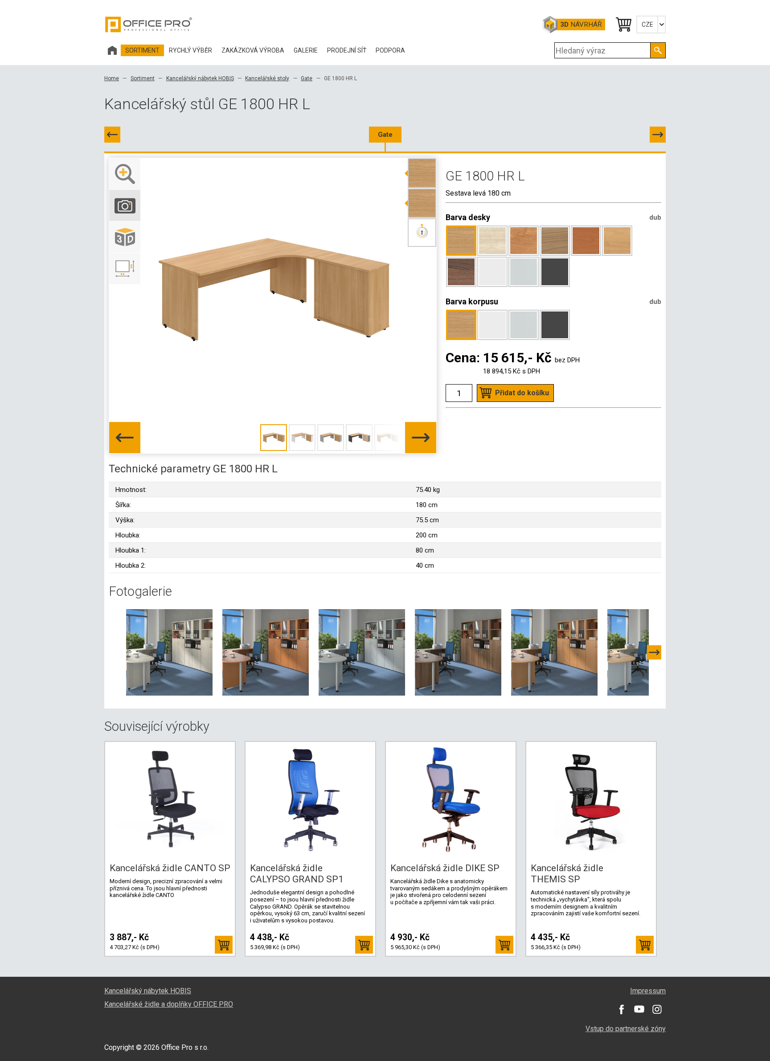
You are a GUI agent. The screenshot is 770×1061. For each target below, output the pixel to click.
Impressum (648, 991)
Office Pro (148, 24)
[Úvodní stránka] (112, 50)
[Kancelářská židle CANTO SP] (170, 800)
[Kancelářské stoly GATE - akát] (169, 652)
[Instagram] (657, 1009)
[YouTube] (639, 1009)
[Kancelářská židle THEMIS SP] (591, 800)
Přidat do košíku (522, 393)
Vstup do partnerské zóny (626, 1028)
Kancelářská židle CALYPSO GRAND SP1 (297, 874)
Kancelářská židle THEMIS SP (567, 874)
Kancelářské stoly (267, 78)
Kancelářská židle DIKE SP (445, 868)
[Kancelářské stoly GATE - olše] (554, 652)
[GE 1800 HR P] (658, 135)
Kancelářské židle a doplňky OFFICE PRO (168, 1004)
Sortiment (143, 78)
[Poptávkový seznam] (623, 24)
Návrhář (581, 24)
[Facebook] (621, 1009)
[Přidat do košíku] (224, 945)
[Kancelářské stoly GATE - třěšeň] (265, 652)
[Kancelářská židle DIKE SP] (451, 800)
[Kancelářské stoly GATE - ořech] (458, 652)
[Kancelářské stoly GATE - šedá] (362, 652)
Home (111, 78)
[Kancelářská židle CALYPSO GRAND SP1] (311, 800)
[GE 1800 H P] (112, 135)
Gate (306, 78)
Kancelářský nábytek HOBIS (200, 78)
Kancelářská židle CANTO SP (170, 868)
